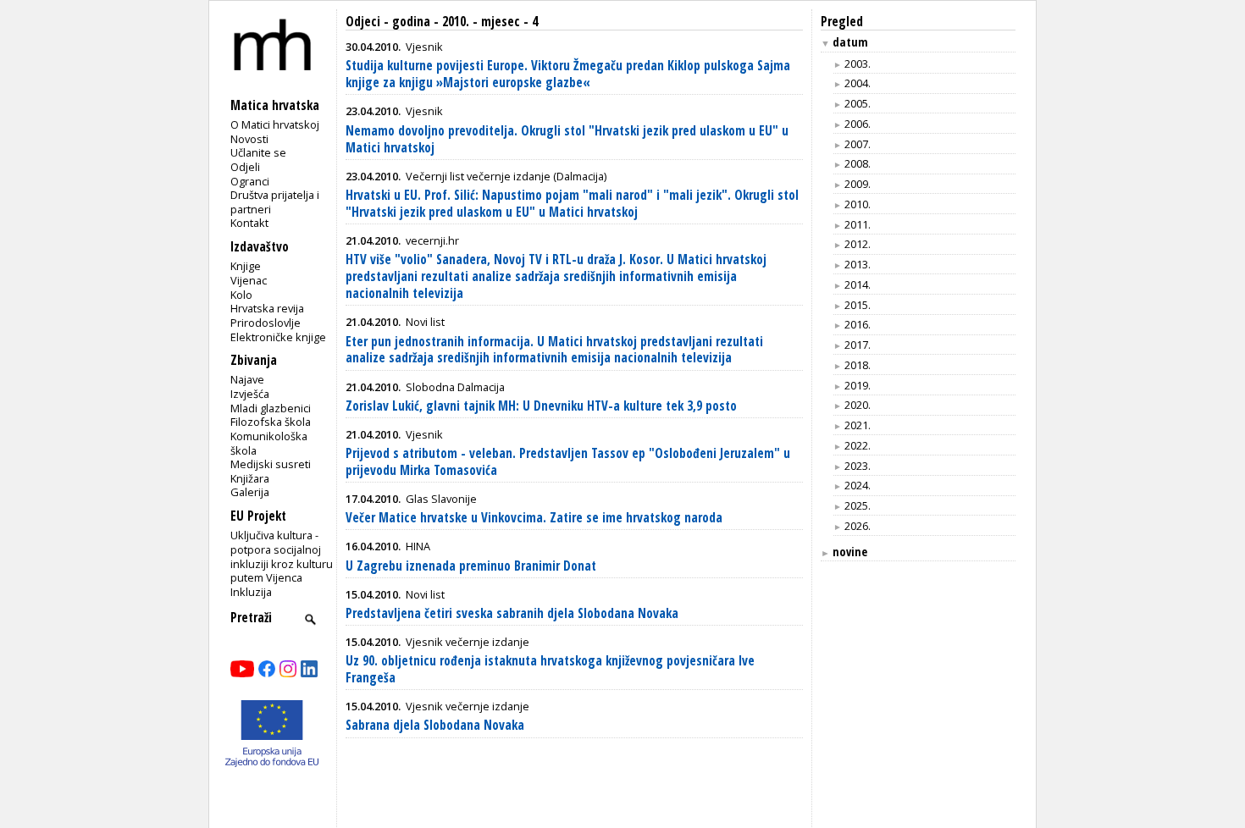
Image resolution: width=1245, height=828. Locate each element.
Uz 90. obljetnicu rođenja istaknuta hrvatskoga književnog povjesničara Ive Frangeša (550, 669)
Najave (247, 379)
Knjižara (249, 478)
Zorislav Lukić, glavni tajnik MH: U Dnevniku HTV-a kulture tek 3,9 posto (541, 406)
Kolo (241, 294)
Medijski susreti (270, 464)
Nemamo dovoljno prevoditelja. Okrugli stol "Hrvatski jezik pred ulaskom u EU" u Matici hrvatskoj (567, 139)
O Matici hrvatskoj (274, 124)
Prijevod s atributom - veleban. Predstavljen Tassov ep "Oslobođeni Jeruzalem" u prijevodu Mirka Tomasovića (568, 461)
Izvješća (249, 393)
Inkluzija (251, 591)
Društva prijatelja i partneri (274, 202)
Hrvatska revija (267, 308)
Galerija (249, 492)
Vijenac (248, 280)
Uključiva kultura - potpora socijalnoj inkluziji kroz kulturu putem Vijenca (281, 556)
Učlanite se (258, 152)
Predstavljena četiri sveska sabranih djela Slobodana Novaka (512, 613)
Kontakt (249, 222)
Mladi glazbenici (270, 408)
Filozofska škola (270, 421)
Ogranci (249, 181)
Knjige (245, 265)
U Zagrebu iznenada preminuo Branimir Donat (471, 566)
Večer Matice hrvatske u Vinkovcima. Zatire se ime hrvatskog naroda (534, 518)
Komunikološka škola (268, 443)
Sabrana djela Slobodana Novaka (435, 725)
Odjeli (245, 166)
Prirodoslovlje (265, 322)
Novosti (249, 138)
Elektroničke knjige (278, 337)
